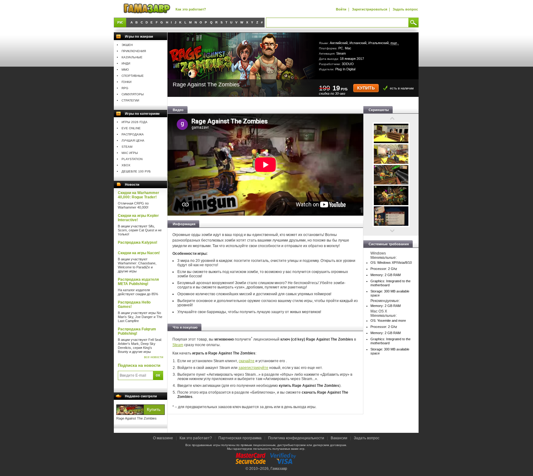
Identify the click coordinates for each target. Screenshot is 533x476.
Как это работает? (191, 9)
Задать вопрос (405, 9)
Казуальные (132, 57)
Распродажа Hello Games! (134, 304)
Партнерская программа (240, 438)
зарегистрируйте (253, 368)
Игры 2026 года (134, 122)
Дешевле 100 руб (136, 171)
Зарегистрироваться (369, 9)
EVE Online (131, 128)
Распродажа (133, 134)
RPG (125, 88)
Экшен (127, 45)
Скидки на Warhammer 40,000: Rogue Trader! (138, 195)
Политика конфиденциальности (296, 438)
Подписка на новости (139, 365)
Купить (366, 88)
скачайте (246, 361)
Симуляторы (133, 94)
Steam (127, 146)
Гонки (126, 82)
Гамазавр (279, 468)
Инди (126, 63)
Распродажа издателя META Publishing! (138, 281)
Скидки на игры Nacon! (139, 253)
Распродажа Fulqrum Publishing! (137, 331)
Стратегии (130, 100)
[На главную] (147, 9)
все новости (153, 357)
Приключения (134, 51)
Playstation (132, 159)
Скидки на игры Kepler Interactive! (138, 217)
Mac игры (130, 153)
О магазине (163, 438)
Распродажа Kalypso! (137, 242)
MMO (125, 69)
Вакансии (339, 438)
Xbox (126, 165)
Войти (341, 9)
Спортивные (133, 75)
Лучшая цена (133, 140)
